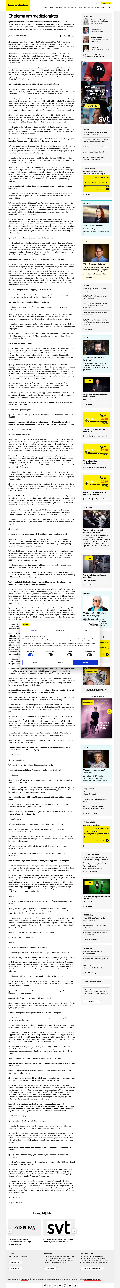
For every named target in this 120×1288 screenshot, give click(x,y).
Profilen (67, 8)
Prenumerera (106, 3)
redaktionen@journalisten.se (92, 868)
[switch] (50, 655)
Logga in (97, 3)
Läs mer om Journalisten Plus (92, 1268)
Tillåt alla (85, 662)
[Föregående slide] (9, 1231)
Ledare (44, 8)
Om (92, 3)
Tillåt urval (60, 662)
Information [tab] (60, 630)
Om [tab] (86, 630)
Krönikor (74, 8)
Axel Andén (24, 1279)
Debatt (50, 8)
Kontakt (79, 3)
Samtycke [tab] (34, 630)
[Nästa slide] (74, 1231)
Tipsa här (86, 866)
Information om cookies (92, 1279)
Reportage (58, 8)
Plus (80, 8)
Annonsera (68, 3)
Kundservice (86, 3)
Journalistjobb (99, 8)
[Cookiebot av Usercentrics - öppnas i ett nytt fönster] (90, 624)
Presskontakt (88, 8)
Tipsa (74, 3)
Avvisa (35, 662)
